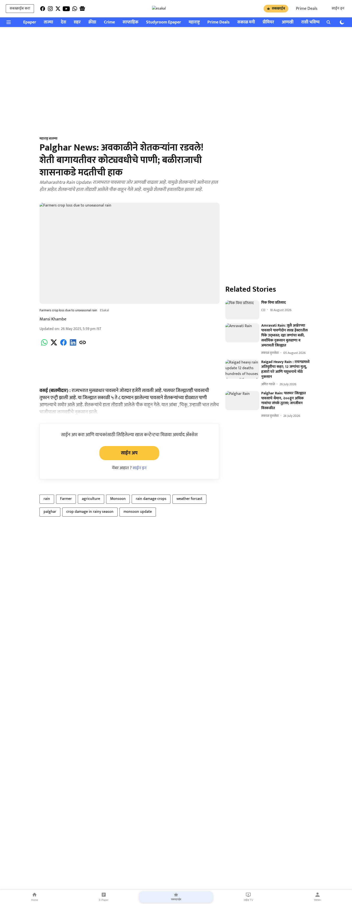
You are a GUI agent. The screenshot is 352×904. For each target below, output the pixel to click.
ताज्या (48, 22)
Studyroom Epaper (163, 22)
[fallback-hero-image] (242, 309)
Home (34, 899)
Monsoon (118, 499)
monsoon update (138, 511)
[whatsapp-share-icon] (44, 345)
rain (47, 499)
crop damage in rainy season (90, 511)
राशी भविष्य (310, 22)
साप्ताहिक (130, 22)
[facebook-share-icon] (63, 345)
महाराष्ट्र (194, 22)
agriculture (91, 499)
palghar (50, 511)
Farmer (66, 499)
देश (63, 22)
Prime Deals (306, 8)
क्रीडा (92, 22)
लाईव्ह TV (248, 899)
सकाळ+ (317, 899)
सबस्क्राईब (278, 8)
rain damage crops (151, 499)
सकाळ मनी (246, 22)
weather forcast (189, 499)
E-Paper (103, 899)
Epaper (29, 22)
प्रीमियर (268, 22)
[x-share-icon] (54, 345)
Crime (109, 22)
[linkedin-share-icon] (73, 345)
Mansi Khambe (53, 319)
